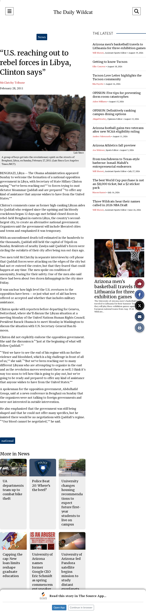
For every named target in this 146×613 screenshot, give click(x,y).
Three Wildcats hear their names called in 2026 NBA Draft (116, 203)
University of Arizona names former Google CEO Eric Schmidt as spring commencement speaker (42, 571)
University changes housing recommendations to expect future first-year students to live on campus (72, 502)
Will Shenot (98, 52)
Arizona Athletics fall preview (114, 145)
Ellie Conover (99, 66)
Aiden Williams (100, 101)
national (7, 440)
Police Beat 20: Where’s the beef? (41, 485)
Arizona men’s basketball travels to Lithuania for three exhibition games (119, 46)
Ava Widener (99, 150)
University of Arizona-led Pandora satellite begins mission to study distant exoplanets (71, 571)
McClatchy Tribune (12, 82)
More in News (15, 454)
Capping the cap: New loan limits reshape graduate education (12, 565)
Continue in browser (81, 607)
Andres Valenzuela (102, 136)
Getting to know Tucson (110, 62)
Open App (59, 607)
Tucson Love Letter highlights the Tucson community (117, 77)
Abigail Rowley (99, 119)
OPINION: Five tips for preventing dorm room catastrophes (117, 94)
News (42, 37)
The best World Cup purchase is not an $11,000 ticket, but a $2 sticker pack (118, 183)
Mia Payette (98, 84)
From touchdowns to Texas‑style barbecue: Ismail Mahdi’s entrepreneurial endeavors (116, 162)
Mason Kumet (99, 192)
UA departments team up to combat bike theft (13, 489)
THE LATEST (103, 33)
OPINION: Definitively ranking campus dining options (114, 112)
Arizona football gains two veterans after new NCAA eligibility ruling (118, 129)
